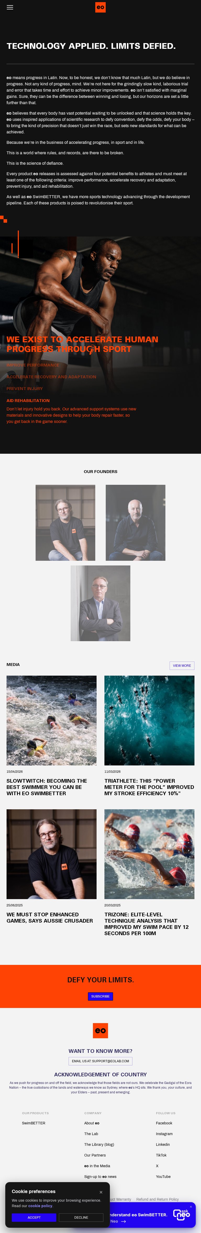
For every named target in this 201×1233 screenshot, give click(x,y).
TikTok (161, 1155)
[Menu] (10, 7)
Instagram (164, 1134)
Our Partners (95, 1155)
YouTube (163, 1177)
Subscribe (100, 996)
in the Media (97, 1166)
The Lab (91, 1134)
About (91, 1123)
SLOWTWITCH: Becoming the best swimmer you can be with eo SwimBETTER (47, 787)
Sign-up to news (100, 1177)
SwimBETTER (33, 1123)
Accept (34, 1217)
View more (182, 666)
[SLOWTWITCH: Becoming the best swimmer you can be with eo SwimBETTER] (52, 720)
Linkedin (163, 1145)
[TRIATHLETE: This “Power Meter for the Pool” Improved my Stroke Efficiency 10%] (149, 720)
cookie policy (40, 1206)
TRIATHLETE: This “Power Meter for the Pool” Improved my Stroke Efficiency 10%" (149, 787)
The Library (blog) (99, 1145)
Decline (81, 1217)
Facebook (164, 1123)
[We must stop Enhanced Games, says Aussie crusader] (52, 854)
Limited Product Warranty (110, 1199)
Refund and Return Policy (157, 1199)
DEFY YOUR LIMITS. (100, 980)
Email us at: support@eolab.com (100, 1061)
